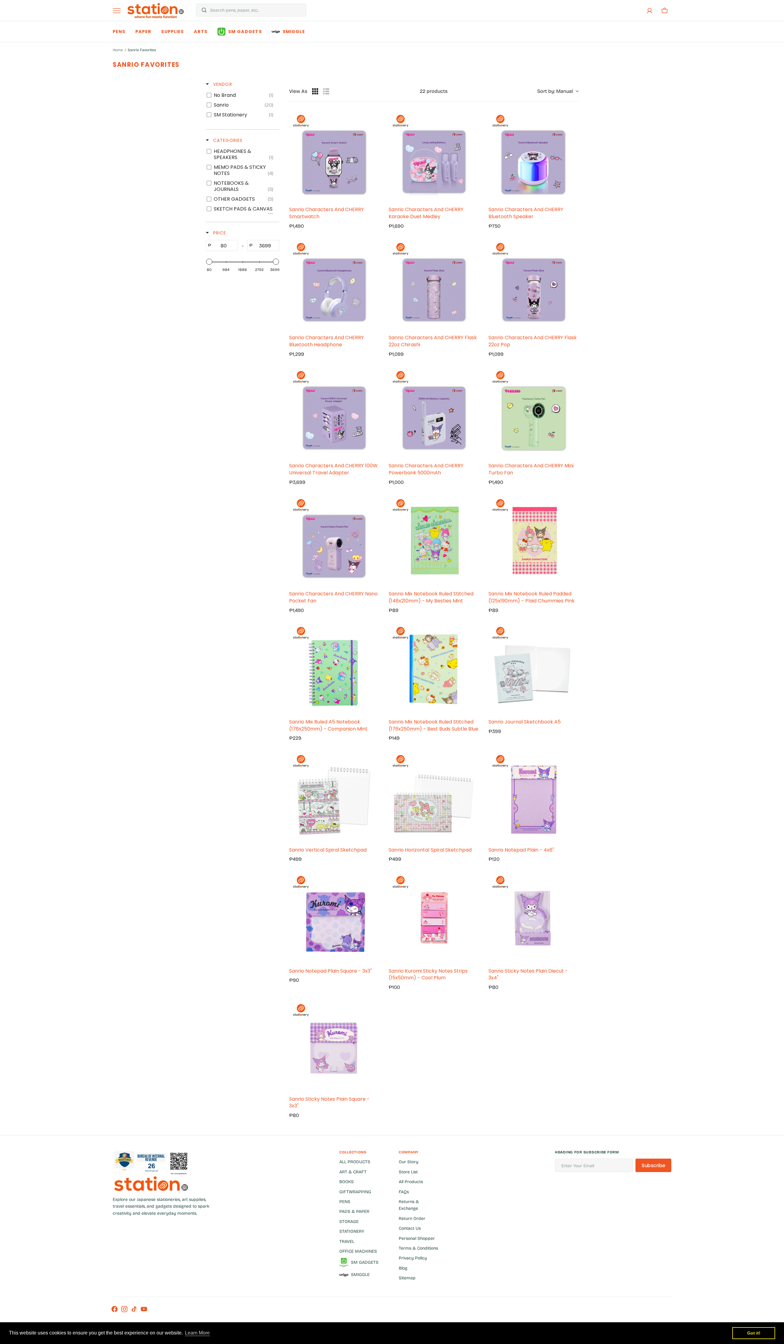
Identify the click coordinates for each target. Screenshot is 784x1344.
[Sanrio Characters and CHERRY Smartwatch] (334, 156)
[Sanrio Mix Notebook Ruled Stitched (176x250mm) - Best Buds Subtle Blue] (433, 668)
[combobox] (256, 10)
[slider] (209, 262)
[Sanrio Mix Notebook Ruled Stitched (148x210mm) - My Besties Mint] (433, 541)
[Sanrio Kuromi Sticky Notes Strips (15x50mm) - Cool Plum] (433, 917)
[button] (649, 10)
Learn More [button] (197, 1332)
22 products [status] (433, 91)
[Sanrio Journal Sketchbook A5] (533, 668)
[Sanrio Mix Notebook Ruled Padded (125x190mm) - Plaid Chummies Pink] (533, 541)
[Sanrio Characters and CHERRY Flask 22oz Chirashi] (433, 284)
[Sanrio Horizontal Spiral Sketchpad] (433, 796)
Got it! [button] (753, 1333)
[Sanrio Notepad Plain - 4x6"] (533, 796)
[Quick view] (373, 195)
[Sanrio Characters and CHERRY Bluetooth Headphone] (334, 284)
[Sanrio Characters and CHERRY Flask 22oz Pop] (533, 284)
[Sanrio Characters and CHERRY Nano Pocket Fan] (334, 541)
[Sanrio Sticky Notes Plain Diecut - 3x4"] (533, 917)
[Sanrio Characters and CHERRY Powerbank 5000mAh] (433, 412)
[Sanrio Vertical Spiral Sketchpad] (334, 796)
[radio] (315, 91)
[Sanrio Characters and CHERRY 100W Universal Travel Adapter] (334, 412)
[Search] (201, 10)
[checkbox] (241, 95)
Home (118, 50)
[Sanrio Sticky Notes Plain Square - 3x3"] (334, 1046)
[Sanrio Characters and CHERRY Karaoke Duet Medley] (433, 156)
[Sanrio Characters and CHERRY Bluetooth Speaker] (533, 156)
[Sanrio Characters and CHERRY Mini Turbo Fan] (533, 412)
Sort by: (555, 91)
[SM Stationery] (155, 10)
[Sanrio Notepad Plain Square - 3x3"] (334, 917)
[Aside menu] (119, 11)
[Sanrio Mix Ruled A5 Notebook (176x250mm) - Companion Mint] (334, 668)
